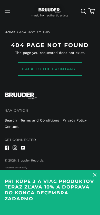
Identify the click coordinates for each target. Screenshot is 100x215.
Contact (12, 127)
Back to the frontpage (50, 69)
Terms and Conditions (40, 120)
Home (10, 32)
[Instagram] (15, 147)
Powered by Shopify (16, 167)
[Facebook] (7, 147)
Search (11, 120)
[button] (83, 11)
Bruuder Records (30, 160)
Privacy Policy (75, 120)
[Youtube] (23, 147)
